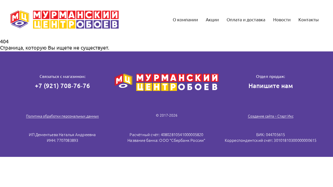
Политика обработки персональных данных (62, 116)
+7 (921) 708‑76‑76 (62, 85)
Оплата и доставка (246, 19)
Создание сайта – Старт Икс (270, 116)
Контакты (308, 19)
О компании (185, 19)
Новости (282, 19)
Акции (212, 19)
